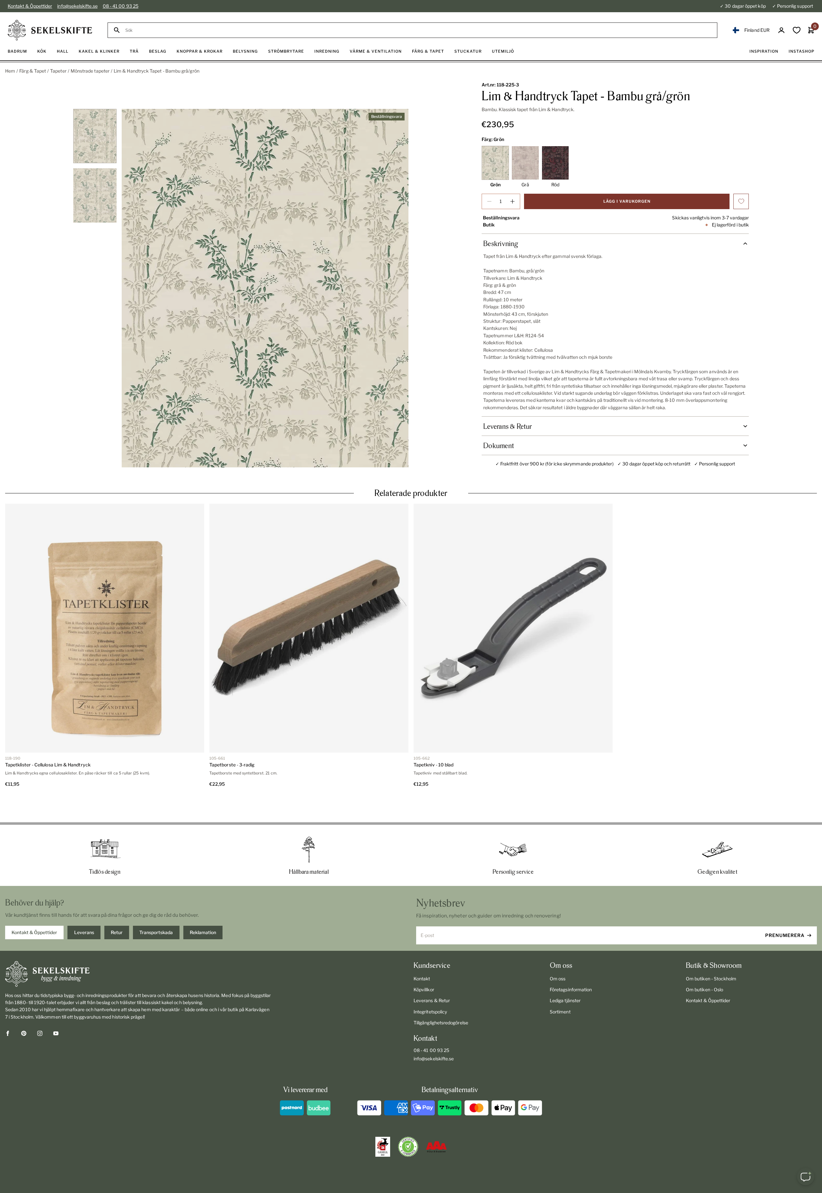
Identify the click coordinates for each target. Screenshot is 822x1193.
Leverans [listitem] (84, 909)
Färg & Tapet (32, 71)
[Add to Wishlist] (741, 201)
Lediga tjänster (565, 977)
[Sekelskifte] (138, 951)
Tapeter (58, 71)
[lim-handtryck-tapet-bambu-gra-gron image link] (265, 288)
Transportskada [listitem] (156, 909)
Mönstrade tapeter (90, 71)
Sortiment (560, 988)
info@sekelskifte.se (77, 6)
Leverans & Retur (432, 977)
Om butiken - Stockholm (711, 955)
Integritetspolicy (430, 988)
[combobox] (418, 30)
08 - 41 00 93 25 (120, 6)
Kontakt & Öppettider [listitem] (34, 909)
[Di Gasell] (382, 1124)
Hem (10, 71)
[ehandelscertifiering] (408, 1123)
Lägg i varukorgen (627, 201)
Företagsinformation (571, 966)
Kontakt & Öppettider (30, 6)
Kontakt (422, 955)
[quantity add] (512, 201)
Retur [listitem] (117, 909)
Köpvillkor (424, 966)
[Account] (781, 30)
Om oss (557, 955)
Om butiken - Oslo (704, 966)
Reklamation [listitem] (203, 909)
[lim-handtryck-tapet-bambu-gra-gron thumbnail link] (95, 136)
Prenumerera (785, 912)
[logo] (50, 30)
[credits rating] (436, 1123)
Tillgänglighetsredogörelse (441, 999)
